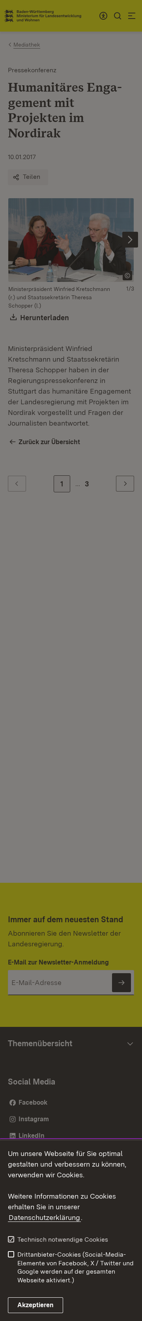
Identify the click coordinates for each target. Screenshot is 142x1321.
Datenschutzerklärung (44, 1217)
